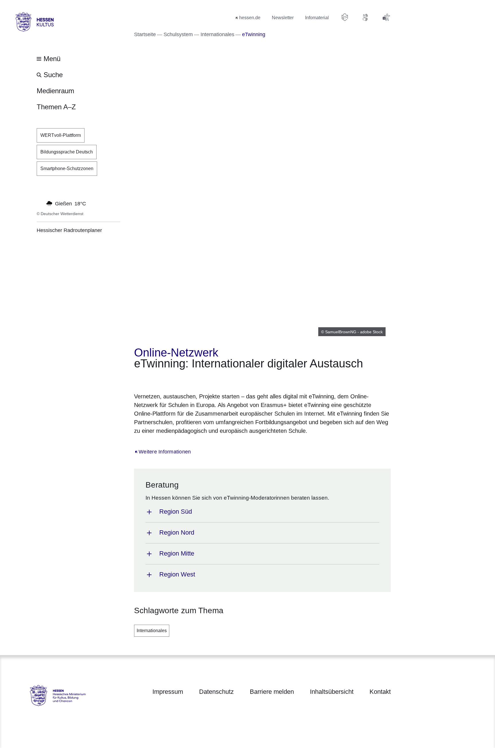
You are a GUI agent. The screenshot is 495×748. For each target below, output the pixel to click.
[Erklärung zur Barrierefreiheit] (386, 17)
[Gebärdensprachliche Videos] (365, 17)
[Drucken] (183, 379)
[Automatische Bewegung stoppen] (40, 203)
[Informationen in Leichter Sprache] (344, 17)
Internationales (152, 630)
